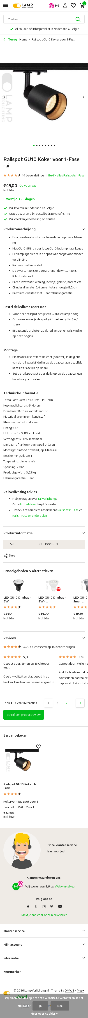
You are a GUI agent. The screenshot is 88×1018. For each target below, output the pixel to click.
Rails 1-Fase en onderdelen (29, 515)
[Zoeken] (78, 19)
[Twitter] (36, 906)
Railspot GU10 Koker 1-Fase (19, 786)
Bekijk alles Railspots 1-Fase (66, 175)
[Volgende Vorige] (80, 703)
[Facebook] (28, 906)
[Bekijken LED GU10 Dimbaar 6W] (18, 587)
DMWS (69, 990)
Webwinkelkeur (65, 886)
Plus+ (80, 990)
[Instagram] (44, 906)
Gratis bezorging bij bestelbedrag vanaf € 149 (39, 213)
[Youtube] (60, 906)
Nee (60, 1006)
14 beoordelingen (33, 175)
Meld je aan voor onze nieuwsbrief (44, 915)
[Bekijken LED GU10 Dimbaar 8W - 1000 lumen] (53, 587)
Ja (40, 1006)
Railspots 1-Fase (68, 510)
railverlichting (47, 498)
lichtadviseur (28, 504)
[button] (33, 145)
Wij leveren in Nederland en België (31, 208)
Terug (12, 39)
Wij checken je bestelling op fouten (32, 219)
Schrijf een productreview (24, 714)
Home (23, 39)
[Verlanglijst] (73, 5)
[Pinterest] (52, 906)
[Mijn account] (65, 5)
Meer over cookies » (44, 1013)
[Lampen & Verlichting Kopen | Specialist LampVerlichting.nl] (23, 5)
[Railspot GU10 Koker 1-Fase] (22, 762)
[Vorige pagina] (48, 703)
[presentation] (4, 97)
